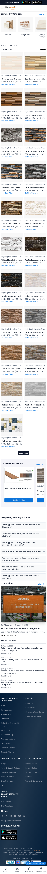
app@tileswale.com (12, 820)
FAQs (3, 785)
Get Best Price (19, 500)
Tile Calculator (7, 801)
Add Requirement (37, 863)
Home (3, 45)
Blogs (3, 763)
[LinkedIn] (15, 816)
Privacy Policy (31, 763)
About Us (29, 703)
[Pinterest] (11, 816)
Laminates (5, 743)
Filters (43, 49)
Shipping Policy (32, 772)
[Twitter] (6, 816)
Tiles (3, 706)
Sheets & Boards (8, 748)
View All (41, 14)
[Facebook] (2, 816)
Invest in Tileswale (33, 716)
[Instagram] (24, 816)
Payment (29, 776)
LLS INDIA (37, 851)
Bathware (5, 719)
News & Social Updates (10, 768)
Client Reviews (7, 781)
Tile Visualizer (7, 806)
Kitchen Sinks (6, 714)
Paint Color (5, 730)
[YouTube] (19, 816)
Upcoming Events (8, 772)
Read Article (7, 635)
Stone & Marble (7, 752)
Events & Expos (7, 776)
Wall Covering (7, 734)
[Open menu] (2, 8)
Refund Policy (31, 768)
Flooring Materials (9, 739)
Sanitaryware (6, 710)
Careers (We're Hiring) (34, 712)
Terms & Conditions (33, 781)
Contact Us (30, 708)
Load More (23, 453)
